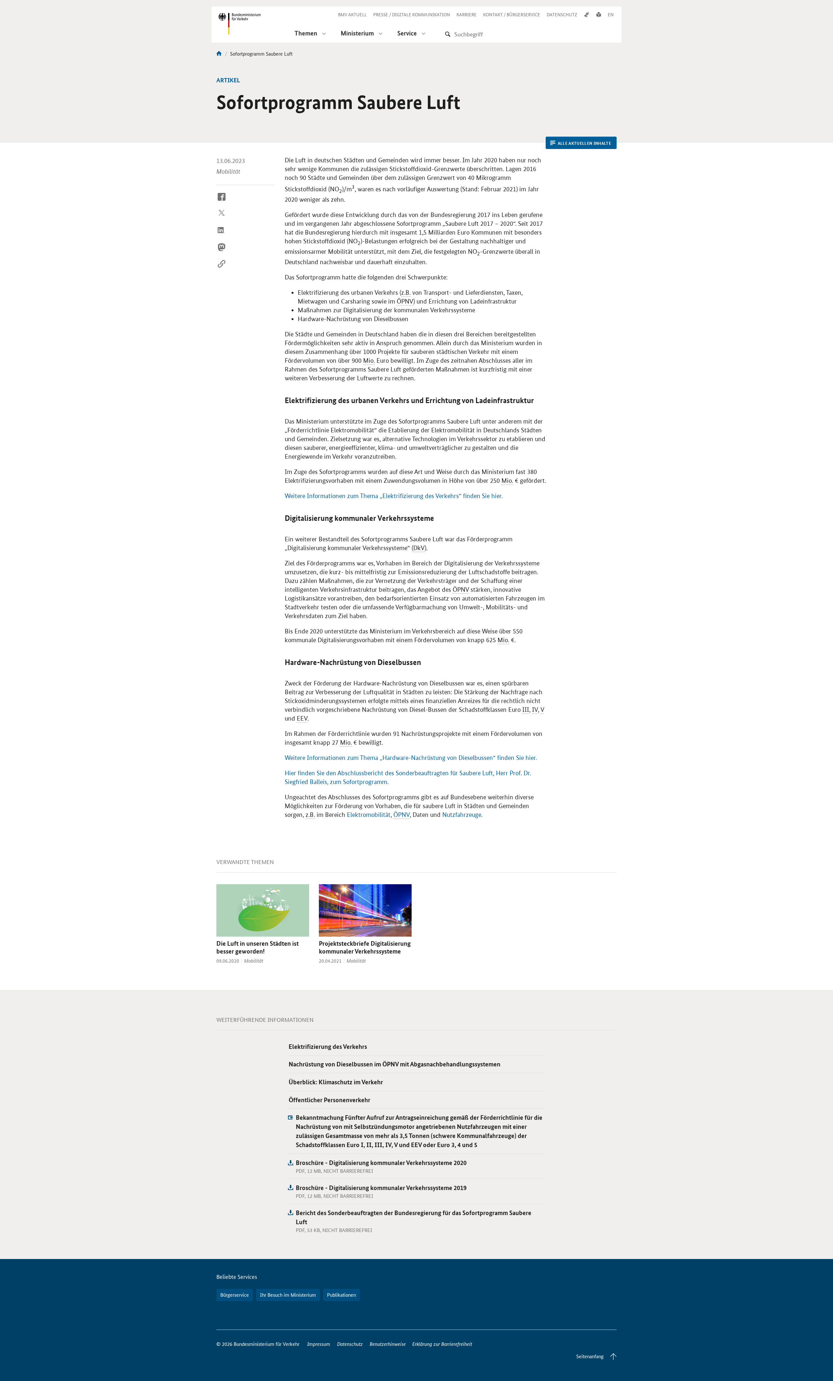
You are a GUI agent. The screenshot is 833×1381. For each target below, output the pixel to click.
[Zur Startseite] (219, 53)
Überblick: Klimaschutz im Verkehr (336, 1082)
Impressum (318, 1343)
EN (611, 14)
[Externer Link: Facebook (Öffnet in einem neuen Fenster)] (221, 201)
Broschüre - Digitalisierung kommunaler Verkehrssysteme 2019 (381, 1188)
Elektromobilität (368, 815)
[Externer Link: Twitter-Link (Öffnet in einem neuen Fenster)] (221, 218)
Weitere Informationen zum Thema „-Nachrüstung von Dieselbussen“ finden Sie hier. (411, 758)
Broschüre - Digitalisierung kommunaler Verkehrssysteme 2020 (381, 1162)
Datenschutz (350, 1343)
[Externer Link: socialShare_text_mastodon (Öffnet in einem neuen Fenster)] (221, 252)
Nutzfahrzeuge (461, 815)
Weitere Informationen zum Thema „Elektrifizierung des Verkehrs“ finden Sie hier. (394, 496)
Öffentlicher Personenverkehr (329, 1100)
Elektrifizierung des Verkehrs (328, 1046)
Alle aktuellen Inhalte (584, 143)
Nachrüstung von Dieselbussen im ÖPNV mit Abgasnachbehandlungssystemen (394, 1064)
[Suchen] (448, 34)
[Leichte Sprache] (598, 14)
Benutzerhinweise (388, 1343)
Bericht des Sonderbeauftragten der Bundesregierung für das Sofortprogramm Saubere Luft (413, 1217)
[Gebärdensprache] (587, 14)
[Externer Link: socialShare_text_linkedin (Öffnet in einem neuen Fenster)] (221, 235)
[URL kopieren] (221, 269)
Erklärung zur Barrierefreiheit (442, 1343)
